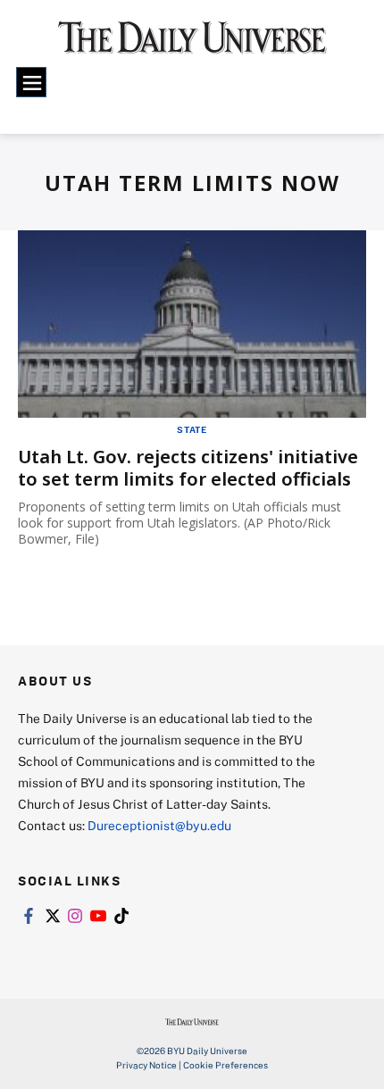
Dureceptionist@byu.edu (159, 825)
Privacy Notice (146, 1065)
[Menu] (31, 82)
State (192, 429)
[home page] (192, 44)
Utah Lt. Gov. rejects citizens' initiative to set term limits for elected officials (188, 468)
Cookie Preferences (225, 1065)
